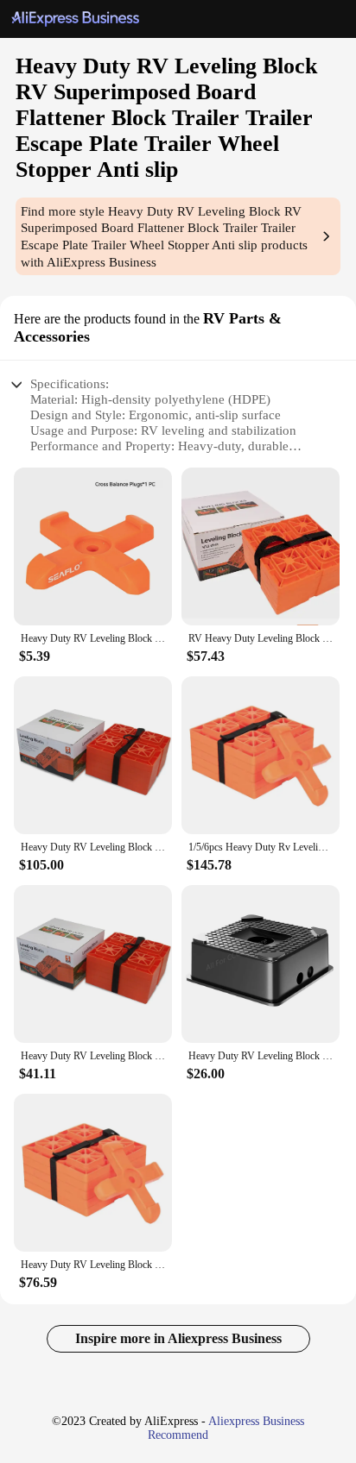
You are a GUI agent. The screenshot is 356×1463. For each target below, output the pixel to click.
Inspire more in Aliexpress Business (178, 1338)
